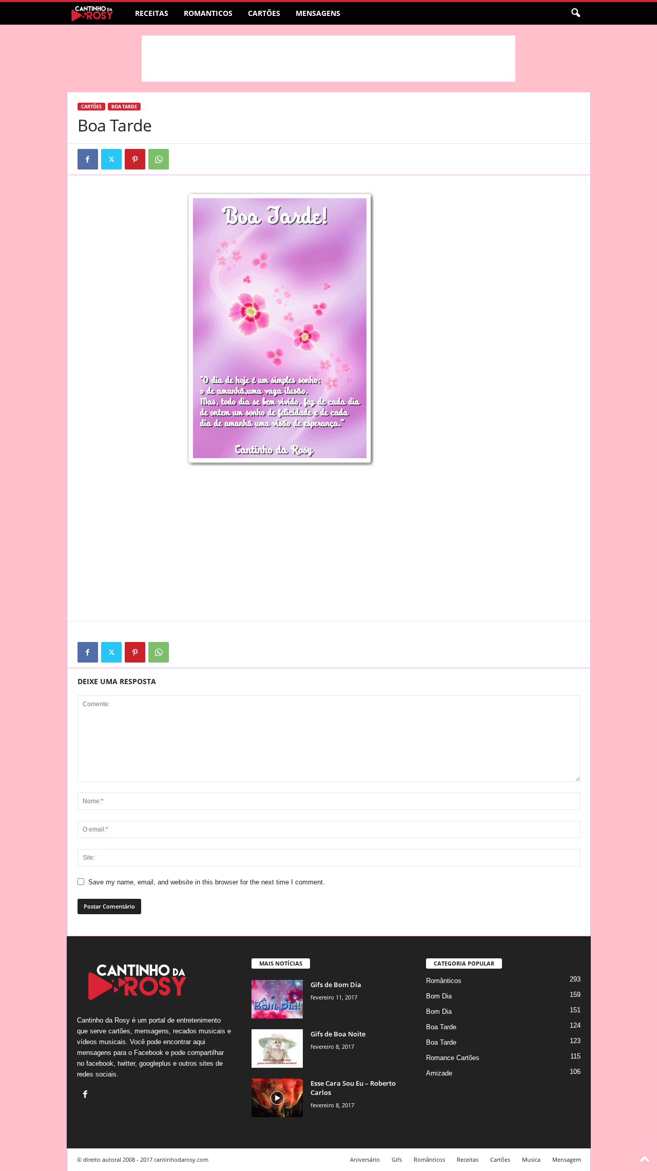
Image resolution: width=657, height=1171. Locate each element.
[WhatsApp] (158, 159)
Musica (531, 1159)
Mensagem (566, 1159)
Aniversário (365, 1159)
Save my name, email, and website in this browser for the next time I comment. (206, 882)
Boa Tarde (124, 106)
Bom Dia (439, 996)
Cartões (264, 13)
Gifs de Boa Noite (338, 1033)
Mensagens (318, 13)
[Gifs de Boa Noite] (277, 1048)
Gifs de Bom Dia (336, 984)
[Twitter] (111, 159)
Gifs (397, 1159)
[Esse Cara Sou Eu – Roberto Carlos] (277, 1098)
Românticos (443, 981)
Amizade (439, 1073)
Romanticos (208, 13)
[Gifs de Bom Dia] (277, 999)
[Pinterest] (135, 159)
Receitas (151, 13)
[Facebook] (88, 159)
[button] (575, 13)
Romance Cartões (452, 1058)
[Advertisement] (328, 58)
